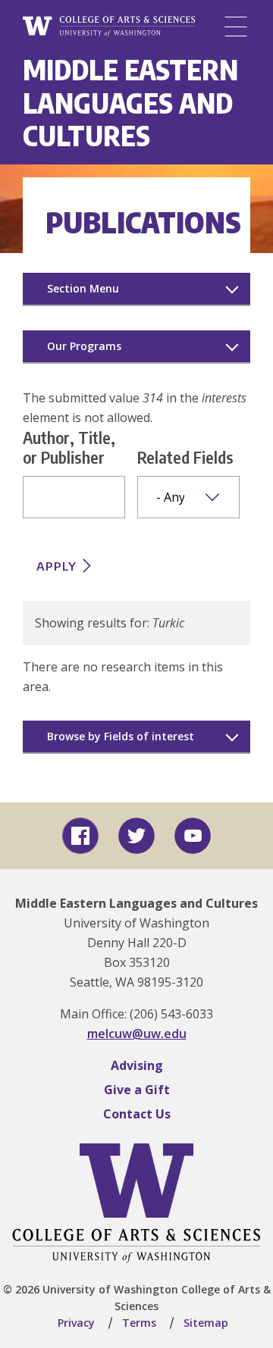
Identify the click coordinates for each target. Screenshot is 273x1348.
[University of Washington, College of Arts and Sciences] (109, 27)
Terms (139, 1322)
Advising (137, 1065)
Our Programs (84, 346)
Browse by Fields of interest (120, 736)
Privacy (76, 1322)
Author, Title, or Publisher (69, 447)
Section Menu (83, 288)
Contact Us (137, 1114)
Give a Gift (137, 1089)
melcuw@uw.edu (137, 1033)
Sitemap (206, 1322)
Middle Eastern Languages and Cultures (130, 102)
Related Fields (185, 457)
